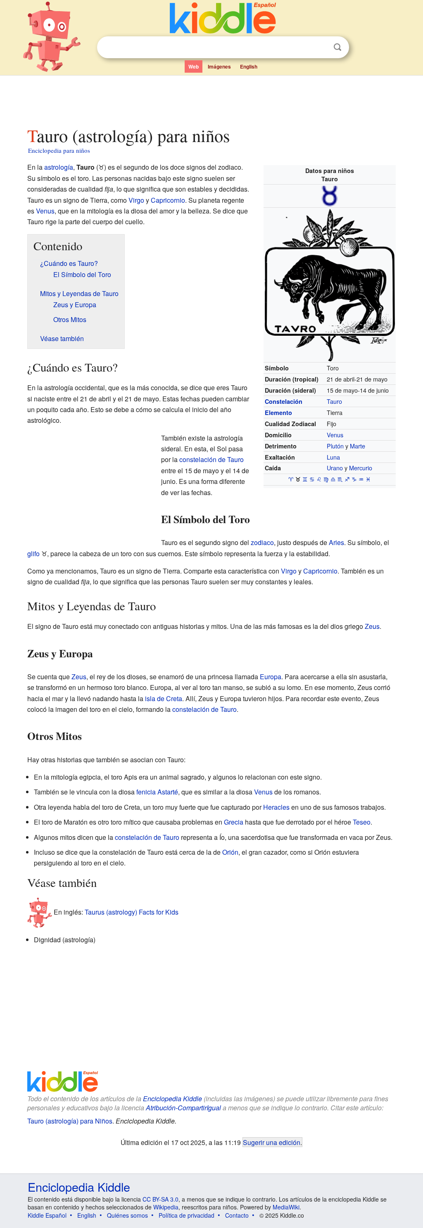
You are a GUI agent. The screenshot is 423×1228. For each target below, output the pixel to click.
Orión (230, 852)
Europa (270, 676)
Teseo (362, 822)
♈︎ (291, 480)
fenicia (146, 792)
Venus (335, 434)
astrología (58, 167)
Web (193, 66)
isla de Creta (163, 698)
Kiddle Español (47, 1215)
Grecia (233, 822)
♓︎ (368, 480)
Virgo (136, 200)
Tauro (334, 401)
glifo (33, 553)
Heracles (276, 807)
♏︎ (340, 480)
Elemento (278, 412)
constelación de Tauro (211, 459)
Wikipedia (165, 1207)
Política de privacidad (186, 1215)
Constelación (283, 401)
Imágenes (219, 66)
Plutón (335, 445)
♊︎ (305, 480)
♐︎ (347, 480)
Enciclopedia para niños (59, 150)
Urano (335, 467)
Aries (336, 542)
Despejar (321, 47)
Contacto (237, 1215)
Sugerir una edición (271, 1142)
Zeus (372, 626)
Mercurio (360, 467)
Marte (357, 445)
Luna (333, 457)
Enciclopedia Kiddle (172, 1098)
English (248, 66)
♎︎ (333, 480)
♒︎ (361, 480)
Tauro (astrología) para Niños (69, 1121)
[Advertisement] (211, 98)
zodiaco (262, 542)
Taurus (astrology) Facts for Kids (131, 912)
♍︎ (326, 480)
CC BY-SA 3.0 (160, 1199)
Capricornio (168, 200)
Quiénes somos (127, 1215)
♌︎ (319, 480)
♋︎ (312, 480)
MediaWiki (286, 1207)
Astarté (167, 792)
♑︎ (354, 480)
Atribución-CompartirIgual (183, 1107)
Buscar (337, 47)
